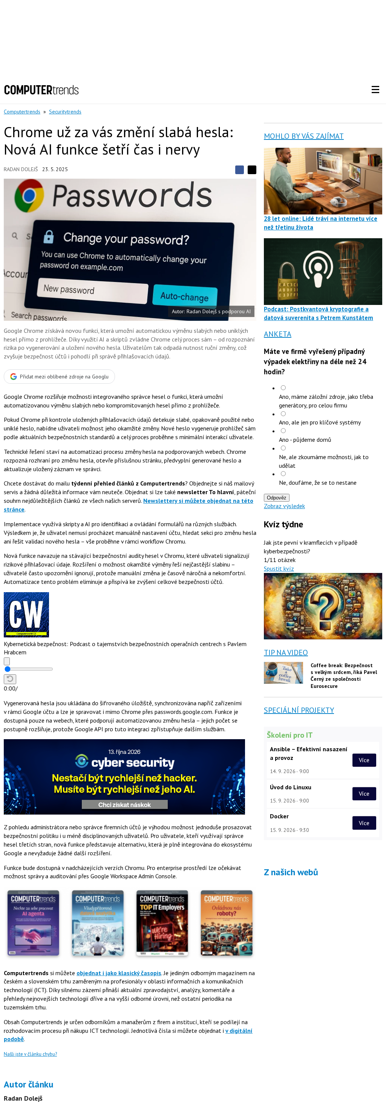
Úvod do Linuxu (290, 787)
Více (364, 760)
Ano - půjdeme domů (305, 439)
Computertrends (22, 111)
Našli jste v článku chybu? (30, 1054)
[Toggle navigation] (375, 89)
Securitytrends (65, 111)
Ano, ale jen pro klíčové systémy (320, 422)
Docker (279, 816)
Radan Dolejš (21, 169)
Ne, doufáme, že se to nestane (318, 482)
